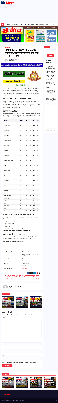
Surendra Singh (13, 59)
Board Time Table (49, 121)
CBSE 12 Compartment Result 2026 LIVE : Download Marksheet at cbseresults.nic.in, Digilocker (50, 85)
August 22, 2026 (7, 384)
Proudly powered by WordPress (6, 400)
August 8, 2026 (21, 384)
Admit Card (23, 24)
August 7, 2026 (49, 384)
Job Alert (8, 24)
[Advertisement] (29, 13)
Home (56, 400)
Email (3, 348)
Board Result (48, 118)
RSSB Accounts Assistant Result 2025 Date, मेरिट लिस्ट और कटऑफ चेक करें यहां (30, 277)
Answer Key (31, 24)
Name (3, 341)
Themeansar (22, 400)
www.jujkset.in (25, 268)
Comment (4, 317)
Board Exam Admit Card (51, 115)
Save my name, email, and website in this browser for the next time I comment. (20, 362)
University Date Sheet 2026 (42, 24)
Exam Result (15, 24)
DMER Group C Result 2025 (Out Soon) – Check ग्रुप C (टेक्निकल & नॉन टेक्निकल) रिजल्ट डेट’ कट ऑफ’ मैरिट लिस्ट (13, 277)
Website (4, 355)
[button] (53, 24)
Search (47, 47)
